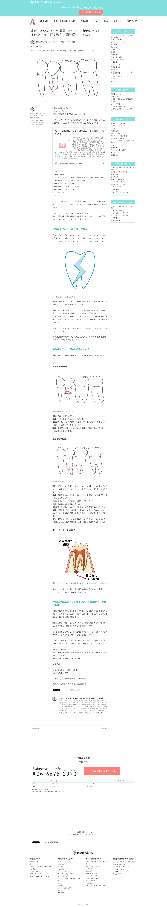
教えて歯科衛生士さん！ (80, 213)
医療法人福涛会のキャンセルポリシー (41, 876)
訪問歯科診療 (115, 67)
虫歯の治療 (114, 174)
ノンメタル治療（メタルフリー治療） (124, 862)
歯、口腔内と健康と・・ (78, 51)
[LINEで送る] (75, 690)
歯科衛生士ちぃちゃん (85, 216)
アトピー (114, 128)
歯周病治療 (114, 177)
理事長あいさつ (116, 94)
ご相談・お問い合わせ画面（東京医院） (69, 684)
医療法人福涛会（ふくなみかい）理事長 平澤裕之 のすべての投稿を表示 (81, 713)
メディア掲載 (115, 104)
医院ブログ (132, 21)
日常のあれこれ (116, 81)
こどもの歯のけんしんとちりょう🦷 (96, 885)
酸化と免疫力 (115, 220)
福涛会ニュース (36, 51)
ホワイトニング (116, 64)
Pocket (68, 690)
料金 (106, 21)
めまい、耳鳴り (116, 133)
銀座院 (113, 52)
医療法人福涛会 (58, 114)
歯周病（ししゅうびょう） (64, 183)
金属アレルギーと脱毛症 (119, 172)
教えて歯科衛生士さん (59, 51)
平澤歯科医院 (69, 216)
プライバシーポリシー (118, 106)
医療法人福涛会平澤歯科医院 (79, 641)
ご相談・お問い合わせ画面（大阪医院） (69, 679)
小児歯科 (114, 62)
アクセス (117, 21)
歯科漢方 (114, 69)
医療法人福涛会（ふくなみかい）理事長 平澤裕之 (55, 42)
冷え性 (113, 145)
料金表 (113, 152)
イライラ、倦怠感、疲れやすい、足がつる (69, 879)
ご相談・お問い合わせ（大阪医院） (122, 99)
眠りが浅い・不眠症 (117, 138)
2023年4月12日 (58, 123)
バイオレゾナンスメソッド (119, 215)
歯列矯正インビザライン (119, 42)
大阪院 (113, 49)
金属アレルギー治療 (117, 210)
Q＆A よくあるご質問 (118, 150)
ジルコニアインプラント (119, 182)
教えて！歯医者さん (117, 39)
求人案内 (56, 664)
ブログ (91, 51)
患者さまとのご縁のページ (119, 76)
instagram (114, 44)
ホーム (32, 21)
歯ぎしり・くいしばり (118, 123)
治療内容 (84, 21)
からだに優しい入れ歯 (118, 184)
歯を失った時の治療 (117, 179)
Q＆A (96, 21)
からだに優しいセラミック (119, 213)
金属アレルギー (116, 126)
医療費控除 (114, 155)
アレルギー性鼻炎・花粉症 (119, 136)
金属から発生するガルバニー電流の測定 (97, 863)
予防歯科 (46, 51)
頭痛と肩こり (115, 131)
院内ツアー (114, 96)
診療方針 (44, 21)
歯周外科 (114, 147)
